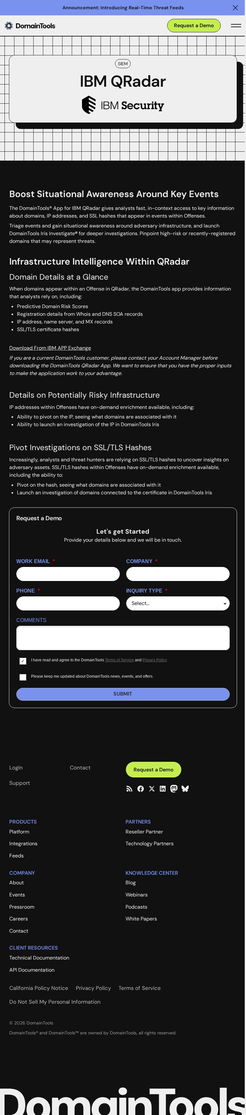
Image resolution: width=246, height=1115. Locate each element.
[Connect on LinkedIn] (163, 788)
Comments (31, 620)
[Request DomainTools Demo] (194, 25)
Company (141, 561)
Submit (122, 693)
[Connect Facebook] (140, 788)
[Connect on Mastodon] (174, 788)
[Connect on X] (152, 788)
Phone (28, 590)
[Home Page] (41, 25)
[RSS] (129, 788)
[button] (235, 7)
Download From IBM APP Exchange (50, 348)
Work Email (35, 561)
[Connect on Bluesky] (185, 788)
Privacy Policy (155, 660)
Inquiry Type (146, 590)
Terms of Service (119, 660)
